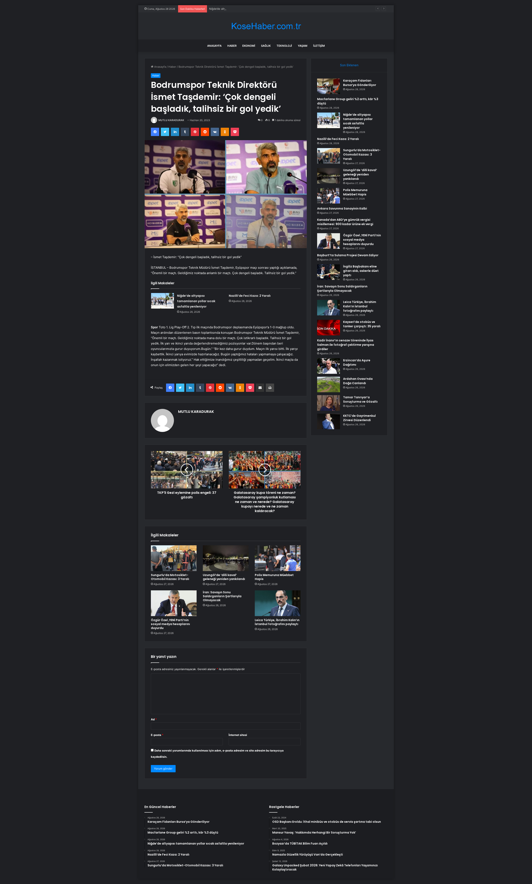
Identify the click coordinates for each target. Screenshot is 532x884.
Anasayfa (214, 45)
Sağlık (266, 45)
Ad (154, 719)
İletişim (319, 45)
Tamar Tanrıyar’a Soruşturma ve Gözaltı (360, 399)
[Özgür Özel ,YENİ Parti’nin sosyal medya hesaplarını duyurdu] (174, 603)
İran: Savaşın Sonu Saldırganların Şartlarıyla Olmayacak (222, 596)
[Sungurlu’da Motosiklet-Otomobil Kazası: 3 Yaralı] (174, 558)
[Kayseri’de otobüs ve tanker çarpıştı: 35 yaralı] (328, 327)
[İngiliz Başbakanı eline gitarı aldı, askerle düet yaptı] (328, 272)
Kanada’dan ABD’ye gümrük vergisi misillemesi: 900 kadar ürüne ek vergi (345, 222)
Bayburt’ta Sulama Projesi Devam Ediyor (347, 255)
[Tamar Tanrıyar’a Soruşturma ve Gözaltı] (328, 403)
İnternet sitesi (238, 735)
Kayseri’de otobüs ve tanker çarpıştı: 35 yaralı (362, 324)
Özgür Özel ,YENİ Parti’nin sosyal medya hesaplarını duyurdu (170, 624)
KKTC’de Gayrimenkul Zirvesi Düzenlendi (359, 418)
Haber (231, 45)
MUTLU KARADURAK (171, 120)
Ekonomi (248, 45)
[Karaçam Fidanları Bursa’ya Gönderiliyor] (328, 86)
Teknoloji (284, 45)
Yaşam (302, 45)
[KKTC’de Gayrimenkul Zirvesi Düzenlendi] (328, 421)
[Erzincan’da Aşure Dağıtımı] (328, 366)
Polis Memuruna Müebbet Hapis (274, 577)
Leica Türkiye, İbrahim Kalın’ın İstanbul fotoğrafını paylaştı (277, 622)
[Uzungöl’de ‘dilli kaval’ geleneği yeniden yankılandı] (226, 558)
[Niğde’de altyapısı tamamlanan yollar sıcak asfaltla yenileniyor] (162, 301)
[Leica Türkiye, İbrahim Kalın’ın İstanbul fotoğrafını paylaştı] (277, 603)
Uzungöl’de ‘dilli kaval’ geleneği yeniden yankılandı (224, 577)
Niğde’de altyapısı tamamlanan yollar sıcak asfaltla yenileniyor (248, 8)
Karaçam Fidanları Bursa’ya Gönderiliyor (359, 82)
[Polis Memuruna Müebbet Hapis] (277, 558)
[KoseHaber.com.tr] (266, 26)
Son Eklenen (349, 65)
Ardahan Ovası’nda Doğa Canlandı (358, 381)
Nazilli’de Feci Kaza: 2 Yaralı (250, 296)
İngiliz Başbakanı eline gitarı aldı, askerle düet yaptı (361, 270)
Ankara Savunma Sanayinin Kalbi (342, 208)
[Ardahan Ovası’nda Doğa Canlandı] (328, 384)
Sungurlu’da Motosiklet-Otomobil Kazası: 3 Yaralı (170, 577)
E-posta (157, 735)
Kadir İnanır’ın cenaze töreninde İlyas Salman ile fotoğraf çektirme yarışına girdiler (345, 344)
